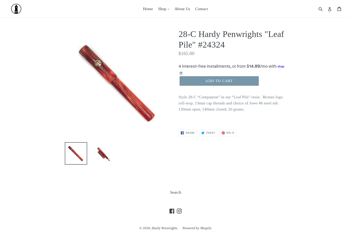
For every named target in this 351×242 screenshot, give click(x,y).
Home (148, 9)
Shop (162, 9)
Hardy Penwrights (165, 228)
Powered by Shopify (197, 228)
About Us (182, 9)
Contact (201, 9)
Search (175, 192)
